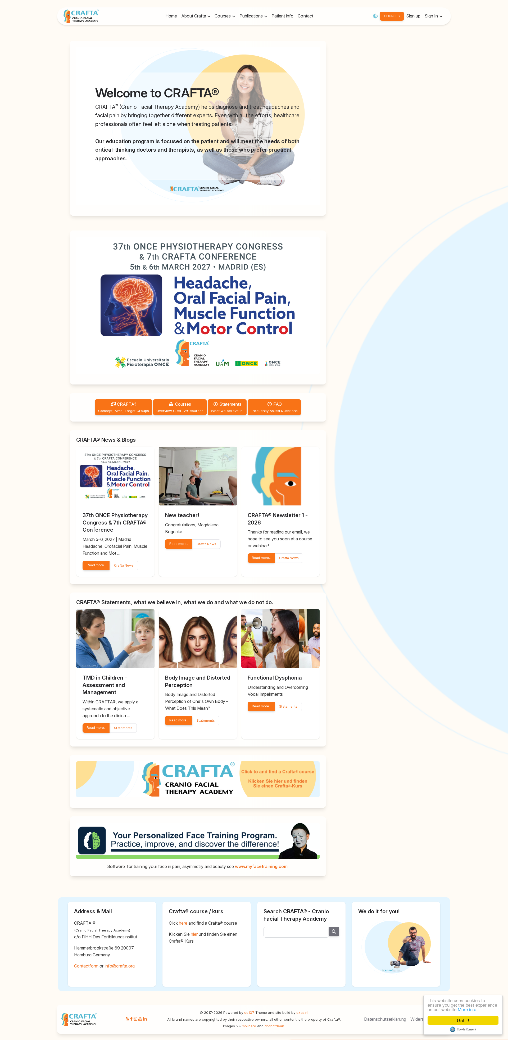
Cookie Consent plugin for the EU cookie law (463, 1029)
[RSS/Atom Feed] (127, 1019)
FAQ (274, 407)
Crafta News (123, 565)
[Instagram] (135, 1019)
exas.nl (302, 1012)
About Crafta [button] (194, 16)
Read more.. (96, 565)
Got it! (463, 1020)
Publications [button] (251, 16)
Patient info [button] (282, 16)
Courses (179, 407)
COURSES (392, 16)
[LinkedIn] (145, 1019)
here (183, 923)
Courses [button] (223, 16)
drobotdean (274, 1026)
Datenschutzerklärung (385, 1019)
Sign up (413, 16)
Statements (227, 407)
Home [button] (171, 16)
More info (467, 1009)
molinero (249, 1026)
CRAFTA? (123, 407)
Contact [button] (305, 16)
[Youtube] (140, 1019)
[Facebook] (131, 1019)
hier (194, 934)
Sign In (432, 16)
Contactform (86, 966)
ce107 (249, 1012)
